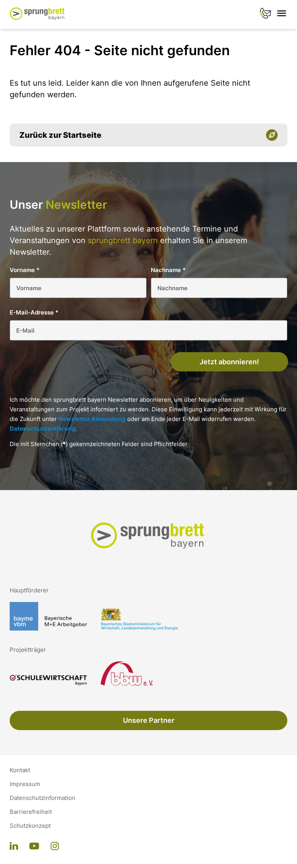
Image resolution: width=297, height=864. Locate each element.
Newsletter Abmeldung (92, 419)
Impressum (25, 784)
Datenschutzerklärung (43, 428)
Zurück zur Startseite (60, 135)
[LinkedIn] (14, 846)
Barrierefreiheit (31, 811)
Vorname (24, 270)
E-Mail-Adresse (34, 312)
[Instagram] (55, 846)
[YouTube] (34, 846)
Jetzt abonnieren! (229, 362)
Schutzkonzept (30, 825)
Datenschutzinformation (42, 798)
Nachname (168, 270)
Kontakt (20, 770)
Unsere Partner (148, 720)
